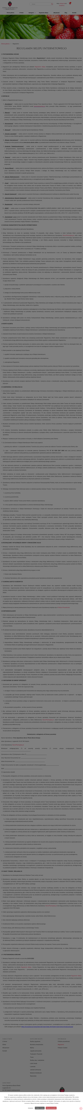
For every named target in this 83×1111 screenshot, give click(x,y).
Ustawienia (30, 1108)
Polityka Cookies (40, 1108)
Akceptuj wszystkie (51, 1108)
